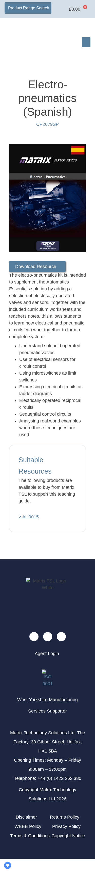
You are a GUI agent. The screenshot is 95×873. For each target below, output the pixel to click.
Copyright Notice (68, 835)
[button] (86, 42)
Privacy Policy (66, 826)
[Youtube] (34, 636)
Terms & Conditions (30, 835)
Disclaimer (26, 817)
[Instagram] (61, 636)
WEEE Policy (27, 826)
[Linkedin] (47, 636)
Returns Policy (64, 817)
